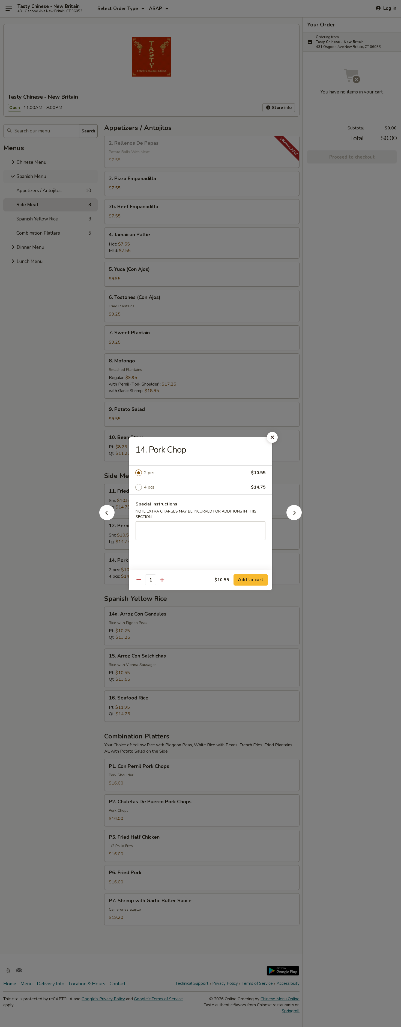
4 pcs (149, 487)
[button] (107, 518)
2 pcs (149, 473)
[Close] (272, 437)
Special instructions (156, 504)
